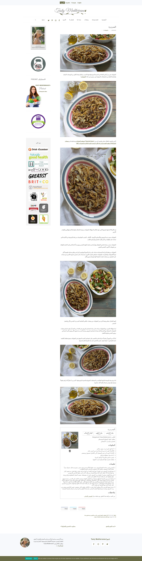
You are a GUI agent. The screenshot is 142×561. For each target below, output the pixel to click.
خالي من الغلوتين (94, 515)
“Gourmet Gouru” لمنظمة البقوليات (85, 141)
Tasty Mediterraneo (71, 6)
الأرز (107, 515)
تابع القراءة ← (59, 546)
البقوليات (83, 77)
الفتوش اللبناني (88, 496)
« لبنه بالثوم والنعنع (111, 526)
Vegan (115, 515)
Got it (35, 558)
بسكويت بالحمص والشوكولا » (68, 526)
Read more (29, 558)
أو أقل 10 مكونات (97, 517)
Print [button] (70, 451)
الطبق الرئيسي (100, 515)
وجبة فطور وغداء (87, 515)
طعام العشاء (102, 517)
